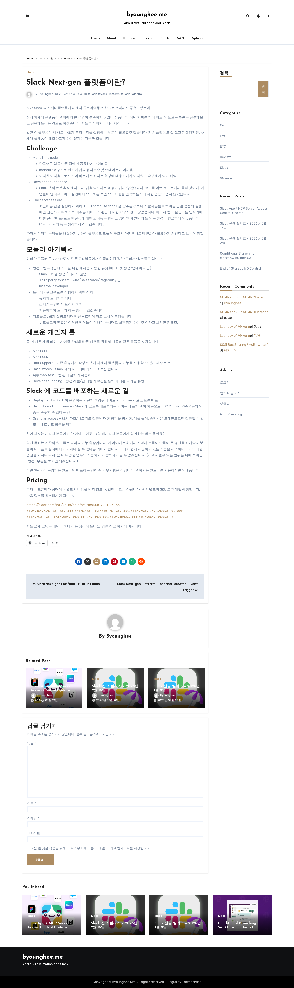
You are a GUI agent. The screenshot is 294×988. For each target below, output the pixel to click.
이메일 (33, 818)
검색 (224, 73)
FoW (257, 336)
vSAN (179, 38)
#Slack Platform (109, 94)
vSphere (196, 38)
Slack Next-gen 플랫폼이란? (75, 83)
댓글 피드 (227, 404)
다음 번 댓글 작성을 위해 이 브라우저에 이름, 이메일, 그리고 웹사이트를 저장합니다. (91, 848)
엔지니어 (230, 350)
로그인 (225, 382)
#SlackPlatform (131, 94)
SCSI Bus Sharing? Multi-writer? (244, 345)
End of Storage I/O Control (240, 268)
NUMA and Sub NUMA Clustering (244, 297)
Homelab (130, 38)
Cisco (224, 125)
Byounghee (46, 94)
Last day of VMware (235, 327)
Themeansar (191, 982)
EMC (223, 136)
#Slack (92, 94)
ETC (223, 146)
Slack (165, 38)
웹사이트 (33, 833)
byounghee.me (147, 15)
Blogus (171, 982)
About (112, 38)
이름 (31, 803)
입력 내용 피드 (230, 393)
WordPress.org (231, 414)
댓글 (31, 743)
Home (96, 38)
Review (149, 38)
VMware (226, 178)
